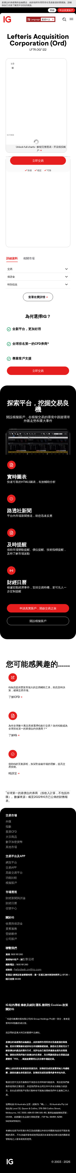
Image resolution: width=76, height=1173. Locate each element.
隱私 (38, 1004)
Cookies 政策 (59, 1004)
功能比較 (11, 877)
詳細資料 (12, 258)
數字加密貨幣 (14, 841)
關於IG (10, 917)
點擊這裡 (28, 959)
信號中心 (11, 908)
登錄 (52, 10)
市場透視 (11, 891)
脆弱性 (46, 1004)
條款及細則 (28, 1004)
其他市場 (11, 846)
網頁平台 (11, 862)
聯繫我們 (11, 948)
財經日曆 (11, 903)
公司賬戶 (11, 938)
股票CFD (11, 831)
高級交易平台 (14, 872)
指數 (8, 826)
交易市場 (11, 815)
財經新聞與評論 (15, 898)
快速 (30, 170)
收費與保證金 (14, 923)
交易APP (11, 867)
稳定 (39, 170)
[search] (64, 19)
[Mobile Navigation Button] (71, 19)
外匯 (8, 821)
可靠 (49, 170)
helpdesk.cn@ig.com (27, 969)
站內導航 (14, 1004)
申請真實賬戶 (66, 10)
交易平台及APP (15, 856)
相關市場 (29, 258)
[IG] (7, 19)
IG (7, 1004)
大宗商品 (11, 836)
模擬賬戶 (11, 882)
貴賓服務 (11, 928)
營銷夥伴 (11, 933)
